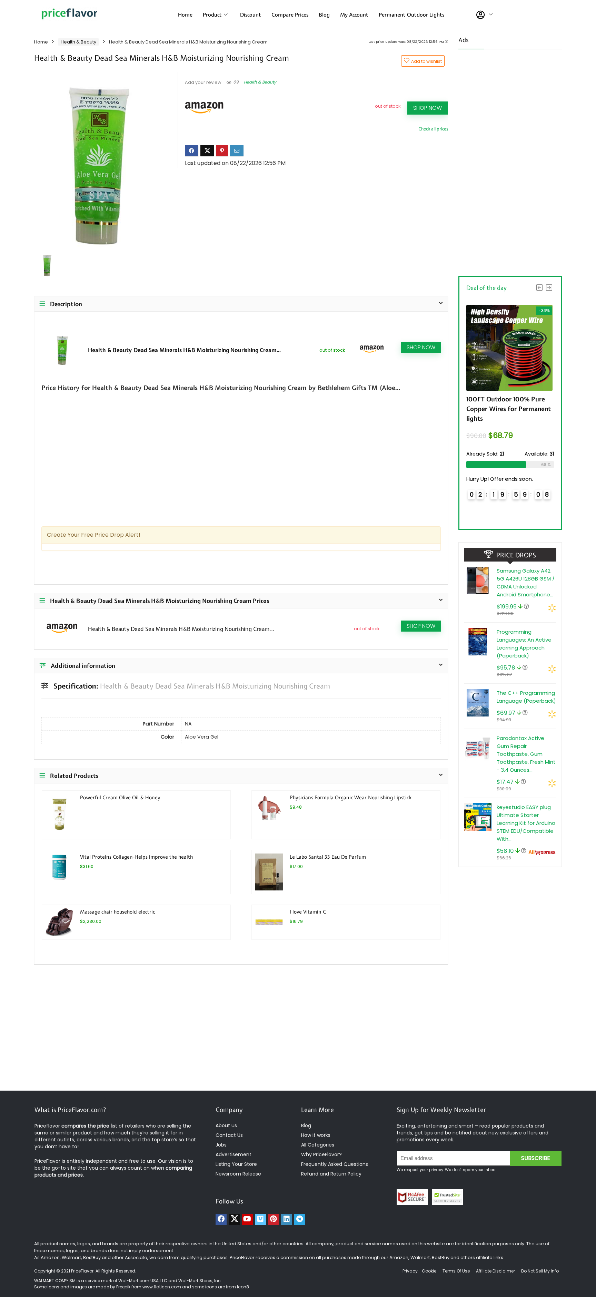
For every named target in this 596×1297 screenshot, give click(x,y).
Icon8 (243, 1287)
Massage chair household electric (117, 911)
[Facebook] (221, 1219)
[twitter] (234, 1219)
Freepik (123, 1287)
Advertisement (233, 1154)
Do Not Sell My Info (540, 1271)
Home (185, 14)
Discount (250, 14)
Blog (324, 14)
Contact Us (229, 1135)
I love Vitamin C (308, 911)
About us (226, 1125)
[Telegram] (299, 1219)
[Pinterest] (273, 1219)
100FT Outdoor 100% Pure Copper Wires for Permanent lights (508, 409)
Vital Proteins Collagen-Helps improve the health (136, 857)
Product (212, 14)
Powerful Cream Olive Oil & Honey (120, 797)
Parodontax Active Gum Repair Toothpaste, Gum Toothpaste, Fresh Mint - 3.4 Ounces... (526, 753)
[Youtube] (247, 1219)
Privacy (411, 1271)
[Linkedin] (286, 1219)
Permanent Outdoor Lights (411, 14)
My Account (354, 14)
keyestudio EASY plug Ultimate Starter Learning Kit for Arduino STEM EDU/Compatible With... (526, 822)
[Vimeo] (260, 1219)
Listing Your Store (237, 1164)
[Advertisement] (510, 160)
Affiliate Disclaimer (495, 1271)
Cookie (429, 1271)
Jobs (221, 1144)
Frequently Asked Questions (334, 1164)
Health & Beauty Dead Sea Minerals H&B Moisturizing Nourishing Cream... (184, 350)
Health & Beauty (78, 42)
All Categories (317, 1144)
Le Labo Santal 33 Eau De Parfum (328, 857)
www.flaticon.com (161, 1287)
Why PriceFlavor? (321, 1154)
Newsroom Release (238, 1173)
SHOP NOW (427, 108)
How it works (315, 1135)
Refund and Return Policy (331, 1173)
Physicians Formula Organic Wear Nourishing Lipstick (350, 797)
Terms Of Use (456, 1271)
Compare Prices (289, 14)
